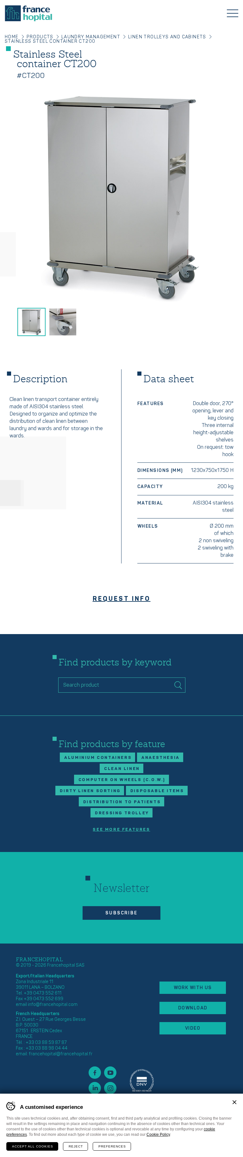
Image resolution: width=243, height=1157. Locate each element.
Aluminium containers (98, 757)
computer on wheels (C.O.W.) (121, 779)
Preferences (112, 1146)
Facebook (95, 1072)
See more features (121, 830)
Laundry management (90, 37)
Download (193, 1008)
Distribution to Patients (122, 801)
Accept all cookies (32, 1146)
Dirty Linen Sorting (90, 790)
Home (12, 37)
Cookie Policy (158, 1134)
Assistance (141, 1080)
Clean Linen (122, 768)
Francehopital (28, 13)
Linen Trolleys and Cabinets (167, 37)
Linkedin (95, 1088)
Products (40, 37)
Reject (76, 1146)
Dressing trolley (122, 813)
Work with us (193, 988)
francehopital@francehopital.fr (60, 1054)
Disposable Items (157, 790)
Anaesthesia (160, 757)
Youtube (110, 1072)
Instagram (110, 1088)
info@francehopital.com (53, 1004)
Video (193, 1028)
